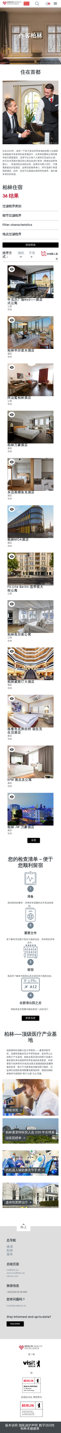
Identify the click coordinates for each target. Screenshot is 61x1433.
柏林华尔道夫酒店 (21, 350)
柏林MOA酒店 (18, 539)
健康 (10, 1246)
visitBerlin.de (12, 1270)
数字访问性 (47, 1425)
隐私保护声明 (28, 1425)
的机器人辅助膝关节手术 (23, 1170)
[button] (30, 206)
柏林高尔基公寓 (19, 634)
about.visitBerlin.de (16, 1273)
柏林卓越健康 (29, 1428)
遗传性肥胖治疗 (17, 1202)
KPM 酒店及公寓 (20, 780)
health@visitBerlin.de (16, 1306)
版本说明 (11, 1425)
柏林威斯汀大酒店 (21, 682)
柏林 (10, 1250)
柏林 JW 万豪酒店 (21, 827)
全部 (33, 840)
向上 (23, 1227)
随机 (22, 255)
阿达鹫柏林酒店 (19, 397)
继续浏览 (12, 1110)
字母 (33, 255)
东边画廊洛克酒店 (21, 492)
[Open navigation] (55, 3)
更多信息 (30, 1018)
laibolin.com (12, 1276)
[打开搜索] (38, 3)
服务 (10, 1254)
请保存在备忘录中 (11, 269)
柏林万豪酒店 (18, 445)
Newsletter (15, 1324)
